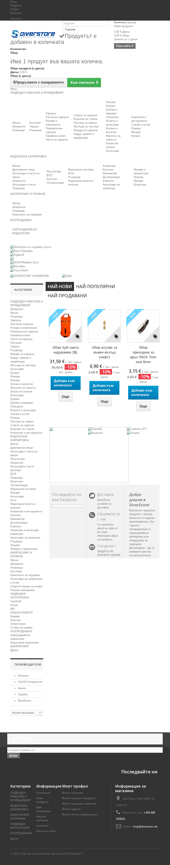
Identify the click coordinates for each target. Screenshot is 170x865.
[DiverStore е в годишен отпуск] (30, 247)
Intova (14, 605)
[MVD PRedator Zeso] (24, 262)
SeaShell (15, 601)
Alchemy (23, 675)
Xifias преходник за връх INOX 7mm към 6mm (143, 355)
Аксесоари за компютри (25, 537)
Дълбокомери (111, 177)
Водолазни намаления (24, 642)
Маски (16, 122)
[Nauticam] (95, 432)
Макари (138, 180)
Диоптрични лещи (23, 169)
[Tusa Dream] (19, 270)
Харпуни (51, 113)
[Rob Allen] (17, 266)
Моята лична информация (80, 814)
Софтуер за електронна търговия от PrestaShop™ (51, 853)
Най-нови (60, 286)
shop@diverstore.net (145, 826)
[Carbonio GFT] (137, 429)
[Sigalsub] (17, 254)
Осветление (18, 623)
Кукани (135, 135)
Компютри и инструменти (26, 432)
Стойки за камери (21, 627)
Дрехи (14, 650)
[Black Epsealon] (21, 250)
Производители (28, 664)
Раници (135, 128)
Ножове (110, 102)
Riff (12, 608)
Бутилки (52, 178)
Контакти (16, 18)
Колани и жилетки (21, 384)
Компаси (108, 180)
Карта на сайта (46, 831)
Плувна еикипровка (22, 590)
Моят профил (75, 786)
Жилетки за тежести (23, 387)
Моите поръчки (72, 792)
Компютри (109, 165)
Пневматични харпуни (24, 331)
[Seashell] (95, 429)
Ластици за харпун (85, 122)
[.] (12, 258)
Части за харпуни (57, 139)
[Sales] (67, 276)
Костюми (35, 122)
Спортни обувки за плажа (26, 586)
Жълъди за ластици (86, 126)
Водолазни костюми (81, 169)
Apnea (21, 688)
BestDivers (24, 700)
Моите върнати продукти (79, 798)
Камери (15, 616)
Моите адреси (71, 809)
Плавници (18, 130)
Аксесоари (112, 150)
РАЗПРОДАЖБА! (21, 631)
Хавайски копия (55, 135)
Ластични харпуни (57, 117)
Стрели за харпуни (85, 115)
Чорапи (34, 126)
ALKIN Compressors (30, 681)
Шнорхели (18, 126)
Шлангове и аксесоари (24, 530)
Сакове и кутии (140, 124)
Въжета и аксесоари (23, 410)
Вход (13, 1)
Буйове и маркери (21, 402)
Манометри (110, 173)
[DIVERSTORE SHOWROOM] (29, 276)
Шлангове (140, 184)
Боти (71, 173)
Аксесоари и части (24, 184)
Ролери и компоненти (23, 327)
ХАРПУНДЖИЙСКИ (24, 229)
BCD (49, 175)
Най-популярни (95, 286)
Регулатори (54, 171)
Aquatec (22, 694)
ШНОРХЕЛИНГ (19, 646)
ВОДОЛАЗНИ (20, 233)
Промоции (43, 792)
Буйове (110, 105)
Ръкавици (35, 130)
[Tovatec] (133, 432)
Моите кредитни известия (79, 803)
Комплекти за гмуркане (27, 214)
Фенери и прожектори (23, 548)
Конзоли (108, 169)
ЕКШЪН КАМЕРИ (21, 612)
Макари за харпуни (85, 130)
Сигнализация (55, 182)
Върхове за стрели (85, 119)
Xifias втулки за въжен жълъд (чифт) (104, 352)
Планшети (112, 117)
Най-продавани (67, 296)
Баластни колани (21, 391)
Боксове (15, 620)
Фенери (136, 132)
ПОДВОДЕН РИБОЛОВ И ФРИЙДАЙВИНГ (20, 796)
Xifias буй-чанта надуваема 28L (65, 350)
